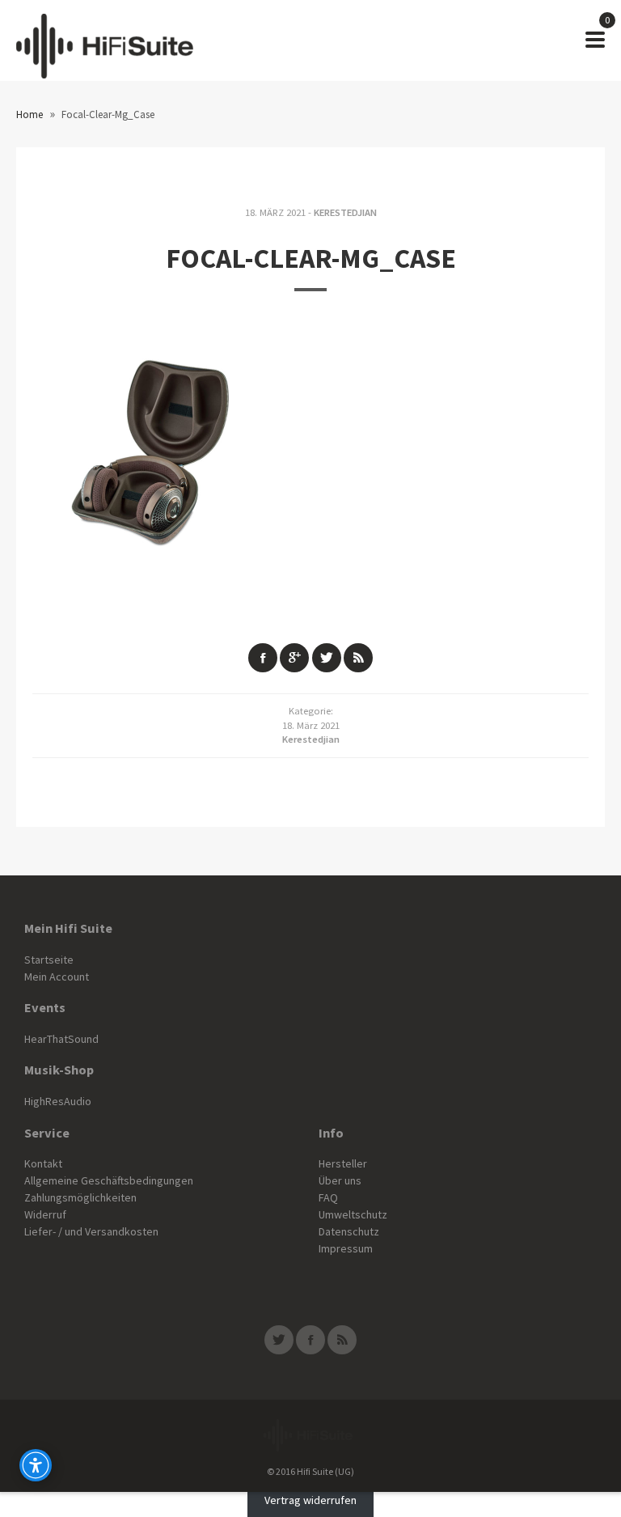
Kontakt (43, 1163)
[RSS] (342, 1339)
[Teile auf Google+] (294, 657)
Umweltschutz (353, 1214)
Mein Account (56, 976)
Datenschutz (349, 1231)
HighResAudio (57, 1101)
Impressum (346, 1248)
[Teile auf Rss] (358, 657)
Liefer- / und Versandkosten (91, 1231)
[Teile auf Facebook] (262, 657)
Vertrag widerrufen (310, 1500)
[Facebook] (310, 1339)
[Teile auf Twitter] (326, 657)
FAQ (328, 1197)
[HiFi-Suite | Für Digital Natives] (104, 40)
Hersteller (343, 1163)
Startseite (49, 959)
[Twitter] (279, 1339)
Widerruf (45, 1214)
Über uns (340, 1180)
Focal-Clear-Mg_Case (311, 258)
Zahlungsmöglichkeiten (80, 1197)
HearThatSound (61, 1039)
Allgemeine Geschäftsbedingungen (108, 1180)
